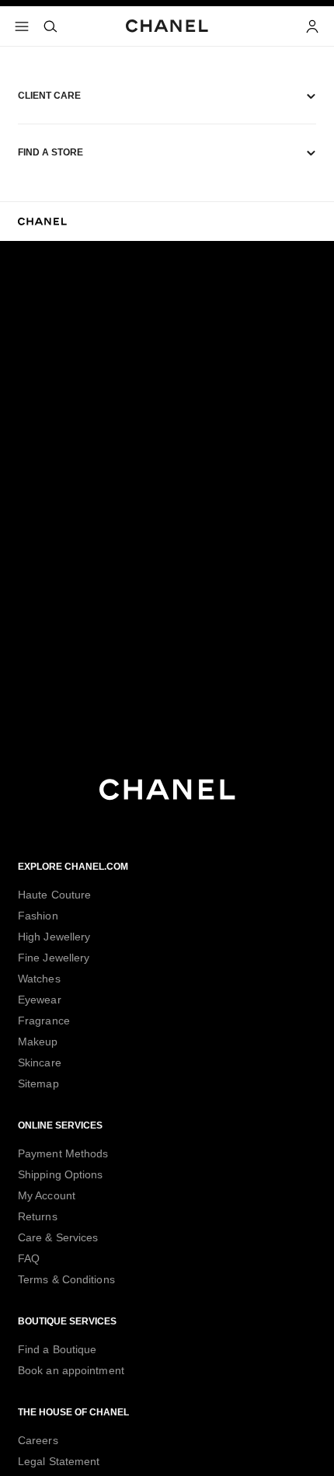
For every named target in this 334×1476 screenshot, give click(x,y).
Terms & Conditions (66, 1279)
